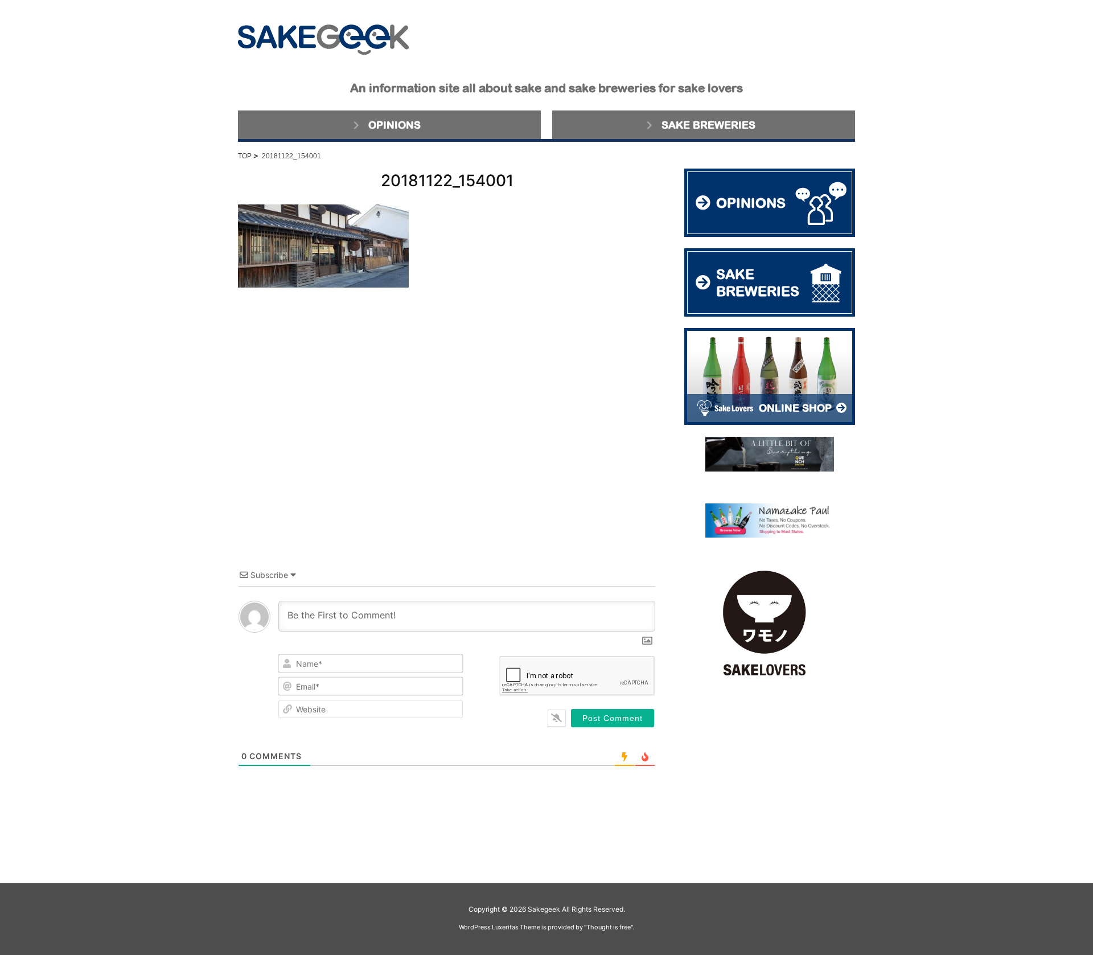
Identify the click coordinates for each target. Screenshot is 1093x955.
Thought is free (608, 927)
